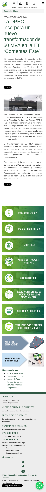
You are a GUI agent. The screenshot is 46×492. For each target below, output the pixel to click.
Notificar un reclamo (15, 373)
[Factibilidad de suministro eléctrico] (23, 246)
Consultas (9, 448)
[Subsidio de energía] (23, 214)
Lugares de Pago (13, 379)
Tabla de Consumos (15, 382)
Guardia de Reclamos (10, 400)
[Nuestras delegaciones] (23, 344)
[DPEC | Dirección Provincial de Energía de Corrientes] (4, 2)
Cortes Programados (10, 403)
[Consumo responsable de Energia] (23, 263)
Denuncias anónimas (14, 453)
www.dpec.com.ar (9, 483)
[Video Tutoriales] (23, 361)
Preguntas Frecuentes (15, 376)
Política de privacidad (10, 480)
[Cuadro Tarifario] (23, 279)
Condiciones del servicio (29, 480)
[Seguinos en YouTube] (23, 471)
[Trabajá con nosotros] (23, 230)
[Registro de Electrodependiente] (23, 327)
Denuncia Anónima (14, 385)
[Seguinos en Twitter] (23, 462)
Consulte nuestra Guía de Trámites (15, 411)
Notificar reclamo (12, 450)
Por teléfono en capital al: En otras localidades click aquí (13, 439)
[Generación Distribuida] (23, 311)
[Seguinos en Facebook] (23, 467)
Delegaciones (12, 388)
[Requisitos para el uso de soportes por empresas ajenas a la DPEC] (23, 296)
